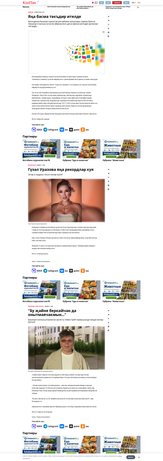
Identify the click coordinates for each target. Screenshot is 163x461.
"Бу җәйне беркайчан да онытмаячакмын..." (84, 7)
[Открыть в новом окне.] (37, 129)
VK (101, 2)
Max (126, 2)
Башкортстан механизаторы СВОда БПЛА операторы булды (118, 7)
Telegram (117, 2)
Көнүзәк (30, 12)
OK (108, 2)
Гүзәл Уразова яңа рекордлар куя (58, 6)
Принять (131, 457)
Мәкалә (26, 7)
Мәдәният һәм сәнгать (36, 306)
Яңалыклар (32, 165)
